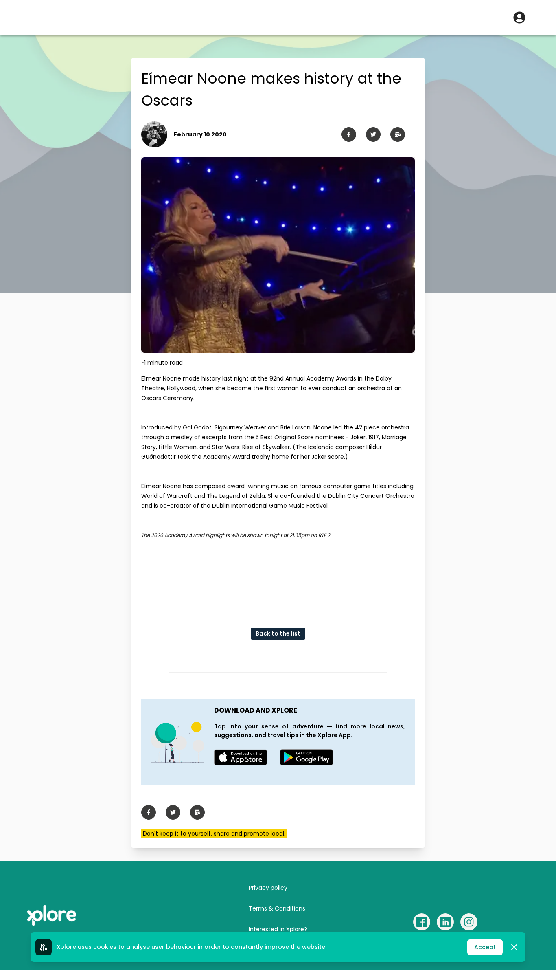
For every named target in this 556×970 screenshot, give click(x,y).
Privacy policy (268, 888)
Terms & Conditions (277, 908)
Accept (485, 947)
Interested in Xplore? (278, 929)
